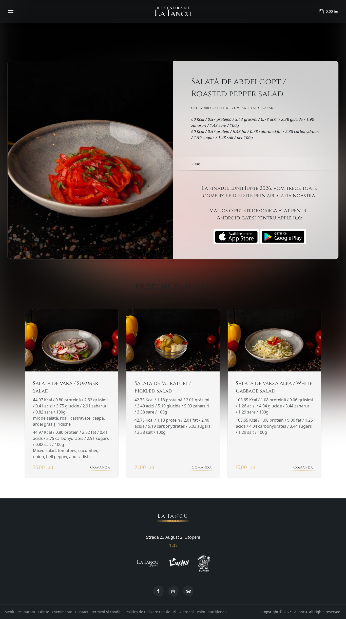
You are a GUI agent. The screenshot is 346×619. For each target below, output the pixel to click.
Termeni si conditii (107, 611)
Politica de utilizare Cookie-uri (151, 611)
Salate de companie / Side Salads (244, 108)
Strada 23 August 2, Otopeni (173, 537)
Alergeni (186, 611)
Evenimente (62, 611)
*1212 (173, 545)
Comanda (100, 467)
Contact (81, 611)
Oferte (43, 611)
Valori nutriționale (212, 611)
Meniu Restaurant (20, 611)
